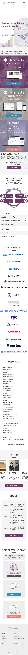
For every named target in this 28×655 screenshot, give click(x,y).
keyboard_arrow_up (22, 646)
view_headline (24, 2)
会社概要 (3, 636)
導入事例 (15, 643)
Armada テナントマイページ (18, 636)
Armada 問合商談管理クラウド (19, 638)
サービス (15, 633)
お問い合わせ (4, 638)
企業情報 (3, 633)
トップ (3, 643)
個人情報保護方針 (5, 641)
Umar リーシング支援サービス (19, 641)
